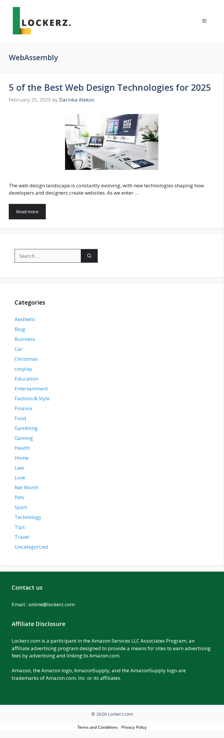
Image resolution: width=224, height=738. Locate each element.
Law (19, 467)
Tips (20, 527)
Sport (21, 507)
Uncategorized (31, 546)
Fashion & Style (32, 398)
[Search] (89, 256)
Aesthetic (25, 319)
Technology (28, 517)
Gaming (24, 438)
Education (26, 378)
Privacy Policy (134, 727)
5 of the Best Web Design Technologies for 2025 (110, 87)
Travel (22, 537)
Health (22, 447)
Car (18, 349)
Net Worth (26, 487)
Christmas (26, 358)
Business (25, 339)
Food (20, 418)
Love (20, 477)
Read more (27, 211)
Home (22, 457)
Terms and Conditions (97, 727)
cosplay (23, 368)
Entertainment (31, 388)
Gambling (26, 428)
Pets (19, 497)
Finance (23, 408)
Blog (20, 329)
